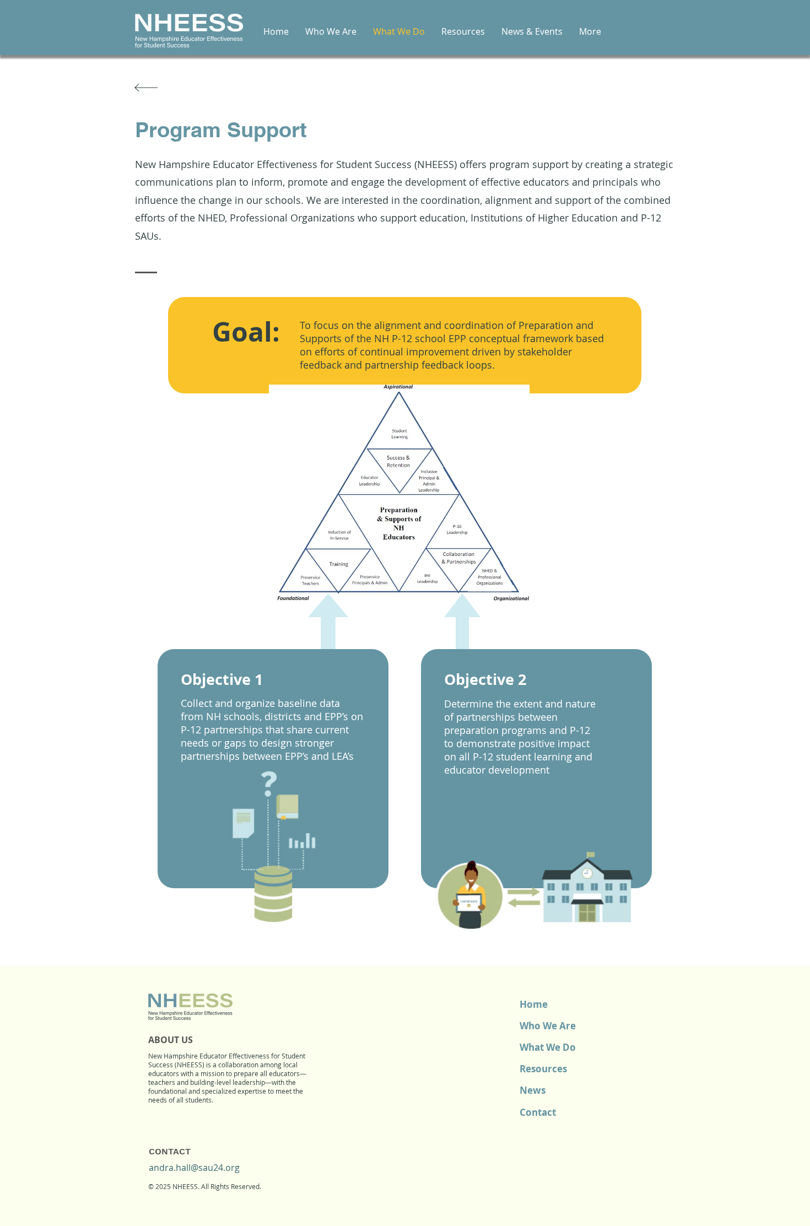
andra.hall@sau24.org (194, 1168)
